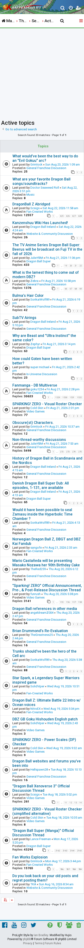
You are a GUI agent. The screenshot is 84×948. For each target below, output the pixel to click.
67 (71, 289)
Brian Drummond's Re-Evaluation (40, 631)
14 (80, 803)
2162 (57, 851)
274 (74, 452)
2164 (72, 851)
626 (68, 216)
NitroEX (35, 708)
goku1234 (37, 389)
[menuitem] (63, 8)
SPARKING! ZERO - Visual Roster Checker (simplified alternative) (47, 811)
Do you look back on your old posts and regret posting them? (45, 878)
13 (75, 803)
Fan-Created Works (39, 211)
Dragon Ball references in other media (44, 608)
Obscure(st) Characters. (33, 422)
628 (80, 216)
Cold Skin (36, 408)
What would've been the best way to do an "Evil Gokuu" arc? (45, 158)
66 (66, 289)
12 (71, 803)
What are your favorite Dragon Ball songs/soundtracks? (41, 181)
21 (75, 266)
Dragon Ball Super (38, 261)
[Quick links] (81, 21)
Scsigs (35, 208)
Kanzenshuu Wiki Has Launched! (40, 223)
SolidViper (37, 686)
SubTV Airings (24, 317)
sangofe (36, 547)
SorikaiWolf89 (39, 299)
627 (74, 216)
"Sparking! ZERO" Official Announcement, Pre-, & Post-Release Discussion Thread (47, 587)
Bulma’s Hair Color (28, 295)
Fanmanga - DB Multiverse (34, 385)
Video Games (35, 411)
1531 (72, 397)
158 (80, 602)
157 (74, 602)
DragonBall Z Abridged (31, 204)
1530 (65, 397)
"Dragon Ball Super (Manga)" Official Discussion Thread (43, 832)
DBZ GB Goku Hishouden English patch (45, 719)
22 (80, 266)
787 (68, 869)
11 (66, 803)
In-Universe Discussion (41, 374)
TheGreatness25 (41, 635)
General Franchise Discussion (46, 168)
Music (30, 194)
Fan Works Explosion (30, 857)
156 (68, 602)
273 (68, 452)
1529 (57, 397)
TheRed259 (38, 569)
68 (75, 289)
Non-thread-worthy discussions (39, 439)
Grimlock (36, 164)
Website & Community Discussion (49, 233)
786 (61, 869)
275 (80, 452)
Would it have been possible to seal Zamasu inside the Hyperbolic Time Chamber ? (42, 514)
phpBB (27, 939)
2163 (65, 851)
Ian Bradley (41, 935)
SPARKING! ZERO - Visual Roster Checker (47, 404)
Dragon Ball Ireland (43, 226)
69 (80, 289)
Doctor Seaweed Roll (44, 187)
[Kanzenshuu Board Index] (23, 6)
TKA (33, 884)
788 (74, 869)
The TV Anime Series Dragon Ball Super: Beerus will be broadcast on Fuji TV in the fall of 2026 (47, 249)
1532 (79, 397)
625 (61, 216)
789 (80, 869)
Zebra (34, 281)
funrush (35, 594)
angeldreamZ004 (41, 612)
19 (66, 266)
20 (71, 266)
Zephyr (35, 344)
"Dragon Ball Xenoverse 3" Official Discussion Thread (41, 788)
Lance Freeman (40, 839)
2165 (79, 851)
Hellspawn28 (39, 769)
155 (61, 602)
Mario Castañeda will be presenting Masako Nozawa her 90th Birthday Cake (46, 562)
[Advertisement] (42, 72)
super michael (39, 367)
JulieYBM (36, 257)
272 (61, 452)
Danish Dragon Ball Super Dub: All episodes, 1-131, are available (40, 485)
